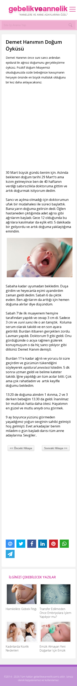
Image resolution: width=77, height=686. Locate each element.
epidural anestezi (36, 367)
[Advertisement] (38, 127)
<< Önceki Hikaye (21, 448)
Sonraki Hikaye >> (55, 448)
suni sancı (25, 322)
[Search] (70, 25)
